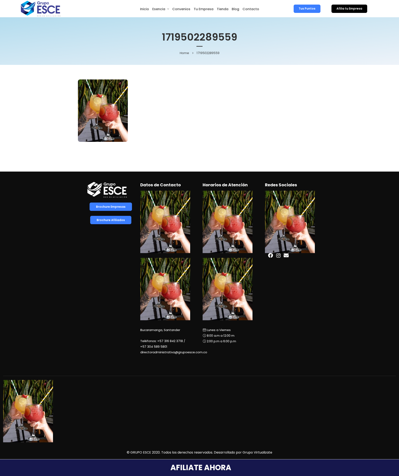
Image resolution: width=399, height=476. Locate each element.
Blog (235, 9)
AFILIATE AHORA (200, 467)
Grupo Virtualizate (257, 452)
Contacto (251, 9)
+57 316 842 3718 (170, 341)
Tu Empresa (203, 9)
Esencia (158, 9)
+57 (153, 346)
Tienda (222, 9)
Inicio (144, 9)
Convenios (181, 9)
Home (184, 53)
